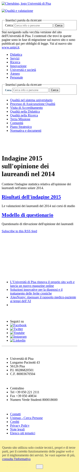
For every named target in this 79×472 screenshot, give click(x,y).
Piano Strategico (21, 127)
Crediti (14, 422)
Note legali (17, 429)
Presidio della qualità (20, 139)
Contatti (15, 414)
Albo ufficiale (13, 239)
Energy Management (20, 256)
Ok (39, 466)
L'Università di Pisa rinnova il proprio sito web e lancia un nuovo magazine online (42, 284)
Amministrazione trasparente (27, 265)
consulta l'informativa (16, 459)
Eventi (7, 313)
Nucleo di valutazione (20, 147)
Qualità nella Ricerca (24, 115)
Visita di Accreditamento (26, 107)
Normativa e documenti (25, 130)
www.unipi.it (10, 47)
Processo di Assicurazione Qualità (32, 104)
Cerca (9, 25)
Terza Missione (20, 119)
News (6, 273)
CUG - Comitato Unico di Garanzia (32, 248)
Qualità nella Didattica (25, 111)
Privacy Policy (19, 425)
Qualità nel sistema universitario (31, 100)
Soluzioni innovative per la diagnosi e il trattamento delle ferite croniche (36, 291)
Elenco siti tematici (22, 433)
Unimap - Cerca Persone (26, 418)
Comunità (16, 123)
